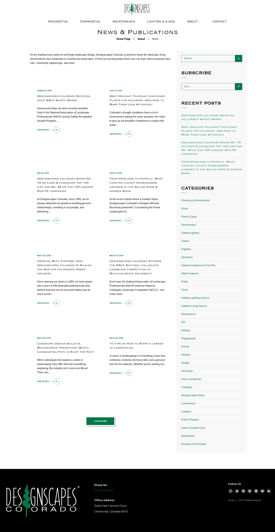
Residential (58, 21)
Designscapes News (193, 395)
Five (236, 500)
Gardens (186, 411)
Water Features (189, 273)
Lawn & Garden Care (193, 427)
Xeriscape (187, 371)
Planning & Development (195, 200)
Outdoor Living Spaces (194, 306)
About (141, 39)
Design (185, 362)
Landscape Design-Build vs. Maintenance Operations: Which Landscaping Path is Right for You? (65, 347)
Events (185, 346)
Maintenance (124, 21)
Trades (185, 241)
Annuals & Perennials (193, 444)
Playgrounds (188, 338)
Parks (184, 281)
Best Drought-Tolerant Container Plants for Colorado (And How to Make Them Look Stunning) (137, 100)
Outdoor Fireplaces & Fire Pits (198, 265)
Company (186, 387)
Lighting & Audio (161, 21)
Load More (100, 421)
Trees (184, 289)
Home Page (123, 39)
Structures (187, 257)
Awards (185, 354)
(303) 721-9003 (103, 490)
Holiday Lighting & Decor (195, 297)
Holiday (185, 330)
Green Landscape (191, 379)
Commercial (90, 21)
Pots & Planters (190, 419)
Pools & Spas (189, 216)
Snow (184, 208)
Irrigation (186, 249)
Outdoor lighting (190, 233)
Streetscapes (188, 224)
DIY (183, 322)
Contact (219, 21)
